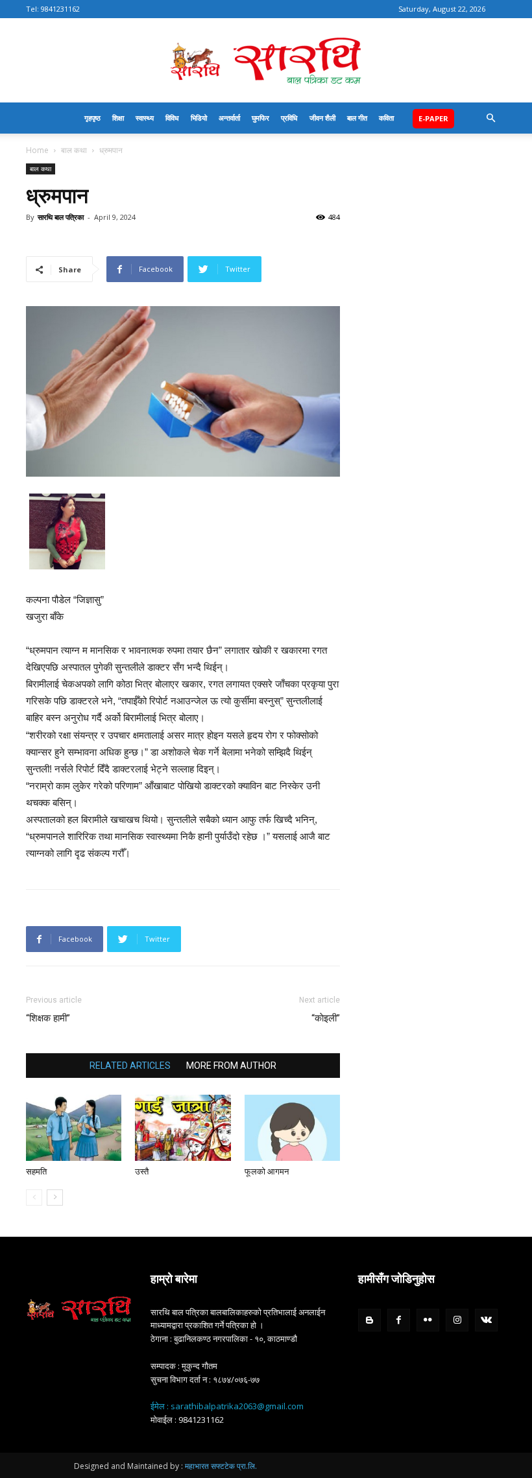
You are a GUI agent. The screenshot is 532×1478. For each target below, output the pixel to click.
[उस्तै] (182, 1127)
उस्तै (142, 1171)
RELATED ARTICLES (130, 1065)
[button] (490, 118)
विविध (172, 118)
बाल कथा (74, 150)
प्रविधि (289, 118)
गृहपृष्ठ (92, 118)
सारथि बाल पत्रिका (61, 217)
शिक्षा (118, 118)
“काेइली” (325, 1018)
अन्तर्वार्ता (229, 118)
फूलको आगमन (267, 1171)
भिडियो (199, 118)
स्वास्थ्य (145, 118)
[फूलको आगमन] (292, 1127)
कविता (386, 118)
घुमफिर (260, 118)
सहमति (36, 1171)
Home (37, 150)
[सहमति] (73, 1127)
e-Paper (433, 118)
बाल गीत (357, 118)
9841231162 (60, 9)
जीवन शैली (322, 118)
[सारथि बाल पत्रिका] (266, 61)
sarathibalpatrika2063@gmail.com (237, 1406)
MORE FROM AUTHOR (231, 1065)
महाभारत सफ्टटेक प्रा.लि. (221, 1466)
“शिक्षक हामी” (48, 1018)
